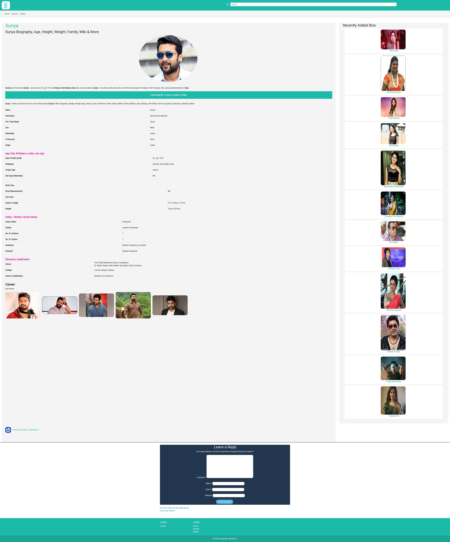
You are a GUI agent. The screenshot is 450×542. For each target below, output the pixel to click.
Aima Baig (394, 51)
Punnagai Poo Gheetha (393, 216)
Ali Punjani (394, 242)
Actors (7, 14)
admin (15, 430)
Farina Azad (394, 146)
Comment (201, 477)
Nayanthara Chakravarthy (394, 186)
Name (209, 483)
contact (163, 526)
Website (208, 495)
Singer (22, 14)
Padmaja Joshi (394, 268)
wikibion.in (232, 539)
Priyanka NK (394, 416)
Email (209, 489)
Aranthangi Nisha (394, 92)
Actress (15, 14)
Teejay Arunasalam (393, 381)
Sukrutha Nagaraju (393, 310)
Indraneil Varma (393, 351)
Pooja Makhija (393, 118)
